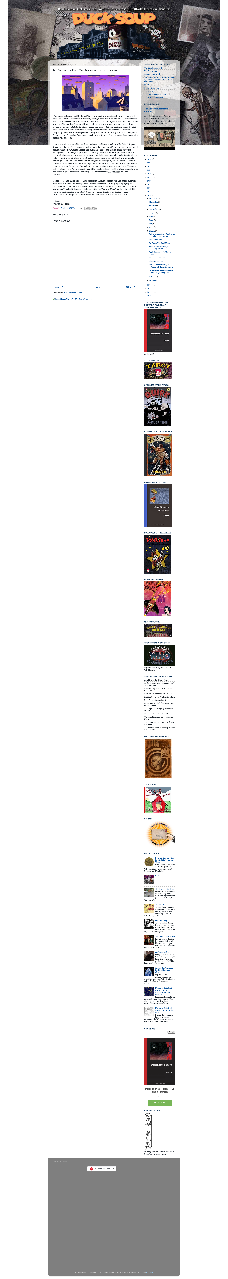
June (151, 220)
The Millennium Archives (154, 97)
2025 (149, 163)
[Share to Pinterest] (95, 208)
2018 (149, 181)
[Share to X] (90, 208)
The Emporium (150, 71)
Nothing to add (161, 876)
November (153, 202)
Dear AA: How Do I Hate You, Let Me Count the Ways (164, 860)
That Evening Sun (156, 261)
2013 (149, 285)
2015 (149, 192)
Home (96, 287)
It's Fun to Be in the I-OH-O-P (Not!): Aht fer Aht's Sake (164, 1010)
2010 (149, 296)
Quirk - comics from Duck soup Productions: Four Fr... (162, 235)
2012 (149, 288)
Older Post (132, 287)
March (152, 231)
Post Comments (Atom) (73, 293)
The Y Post (159, 905)
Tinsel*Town (149, 91)
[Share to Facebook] (93, 208)
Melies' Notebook (151, 88)
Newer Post (59, 287)
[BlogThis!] (88, 208)
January (152, 280)
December (153, 198)
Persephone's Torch (152, 74)
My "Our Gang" (161, 920)
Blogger (149, 1272)
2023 (149, 170)
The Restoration (155, 240)
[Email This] (85, 208)
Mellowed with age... (163, 952)
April (151, 227)
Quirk (146, 85)
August (152, 213)
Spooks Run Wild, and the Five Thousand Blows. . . (164, 970)
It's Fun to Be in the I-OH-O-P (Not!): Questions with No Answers (164, 991)
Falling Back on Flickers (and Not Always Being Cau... (161, 271)
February (153, 277)
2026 (149, 159)
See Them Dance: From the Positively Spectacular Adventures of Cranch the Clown (159, 79)
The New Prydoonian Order (155, 94)
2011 (149, 292)
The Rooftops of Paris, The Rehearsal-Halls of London (161, 266)
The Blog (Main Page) (153, 68)
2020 (149, 174)
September (154, 209)
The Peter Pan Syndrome (165, 936)
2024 (149, 166)
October (152, 206)
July (151, 216)
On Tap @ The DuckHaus (159, 243)
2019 (149, 177)
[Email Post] (81, 208)
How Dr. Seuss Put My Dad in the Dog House (160, 248)
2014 (149, 195)
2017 (149, 184)
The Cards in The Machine (159, 258)
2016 (149, 188)
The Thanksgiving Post (164, 889)
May (151, 224)
